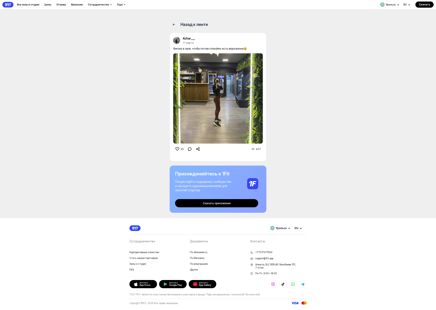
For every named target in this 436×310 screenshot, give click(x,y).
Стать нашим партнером (143, 258)
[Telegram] (303, 284)
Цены (47, 4)
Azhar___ (189, 38)
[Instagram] (273, 284)
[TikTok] (283, 284)
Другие (194, 269)
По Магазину (197, 258)
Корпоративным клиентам (144, 252)
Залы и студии (137, 263)
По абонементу (198, 252)
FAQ (131, 269)
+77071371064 (263, 252)
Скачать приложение (217, 203)
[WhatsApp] (293, 284)
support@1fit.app (264, 258)
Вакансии (77, 4)
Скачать (424, 4)
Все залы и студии (28, 4)
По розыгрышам (199, 263)
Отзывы (61, 4)
